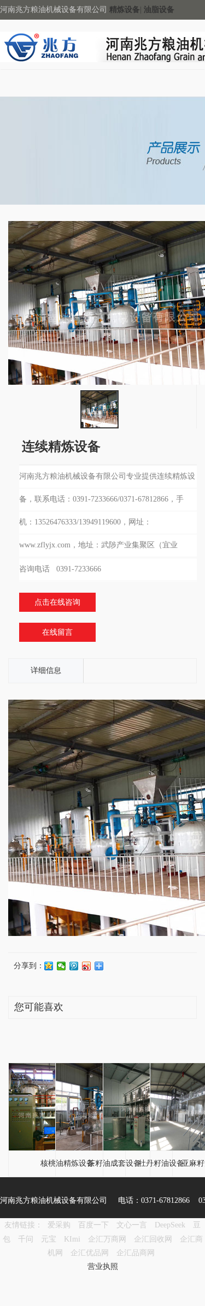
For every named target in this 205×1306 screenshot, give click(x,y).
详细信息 (46, 670)
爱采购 (59, 1225)
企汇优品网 (90, 1253)
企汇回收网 (153, 1239)
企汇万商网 (107, 1239)
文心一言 (131, 1225)
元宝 (48, 1239)
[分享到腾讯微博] (74, 966)
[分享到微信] (61, 966)
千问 (25, 1239)
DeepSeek (171, 1225)
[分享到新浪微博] (86, 966)
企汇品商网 (135, 1253)
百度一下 (93, 1225)
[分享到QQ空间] (49, 966)
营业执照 (102, 1266)
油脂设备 (159, 9)
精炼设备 (124, 9)
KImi (72, 1239)
